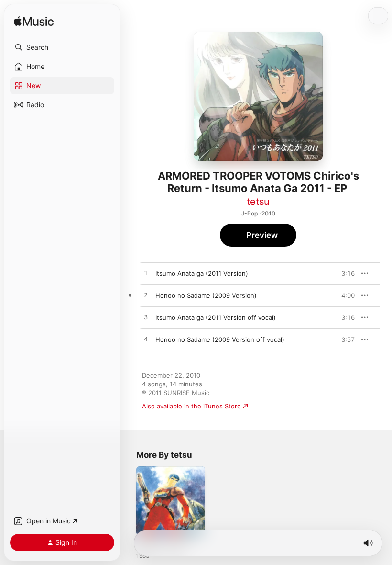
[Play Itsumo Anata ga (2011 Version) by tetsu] (145, 273)
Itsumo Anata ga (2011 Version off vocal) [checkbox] (215, 317)
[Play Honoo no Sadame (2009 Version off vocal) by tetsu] (145, 339)
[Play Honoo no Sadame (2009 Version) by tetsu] (145, 295)
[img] (34, 21)
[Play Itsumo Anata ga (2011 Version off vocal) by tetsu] (145, 317)
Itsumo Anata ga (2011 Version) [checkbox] (201, 273)
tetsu (258, 201)
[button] (62, 47)
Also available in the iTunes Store (191, 406)
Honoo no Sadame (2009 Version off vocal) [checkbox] (219, 339)
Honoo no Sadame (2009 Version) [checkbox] (206, 295)
